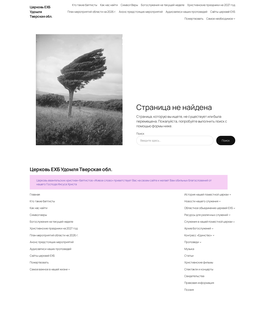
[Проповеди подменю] (200, 242)
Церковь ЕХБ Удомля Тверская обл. (41, 12)
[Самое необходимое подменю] (234, 18)
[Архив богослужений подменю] (212, 228)
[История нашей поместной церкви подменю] (230, 194)
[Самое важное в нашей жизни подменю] (69, 269)
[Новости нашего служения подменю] (220, 201)
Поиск (140, 133)
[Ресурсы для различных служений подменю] (229, 215)
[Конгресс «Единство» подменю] (213, 235)
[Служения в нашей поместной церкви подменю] (234, 221)
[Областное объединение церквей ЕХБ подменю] (234, 208)
